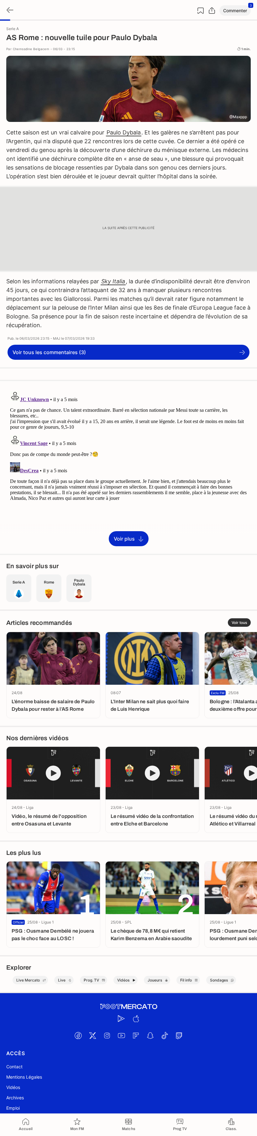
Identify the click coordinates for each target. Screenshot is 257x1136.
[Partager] (212, 10)
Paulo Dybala (124, 132)
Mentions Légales (24, 1077)
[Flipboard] (135, 1035)
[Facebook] (78, 1035)
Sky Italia (113, 281)
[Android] (121, 1018)
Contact (14, 1066)
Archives (15, 1097)
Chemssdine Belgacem (31, 49)
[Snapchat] (150, 1035)
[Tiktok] (164, 1035)
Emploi (13, 1108)
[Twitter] (92, 1035)
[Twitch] (179, 1035)
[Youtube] (121, 1035)
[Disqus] (128, 467)
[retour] (9, 10)
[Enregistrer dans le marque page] (200, 10)
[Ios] (135, 1018)
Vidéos (13, 1087)
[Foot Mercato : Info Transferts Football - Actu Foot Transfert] (128, 1006)
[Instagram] (107, 1035)
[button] (235, 10)
